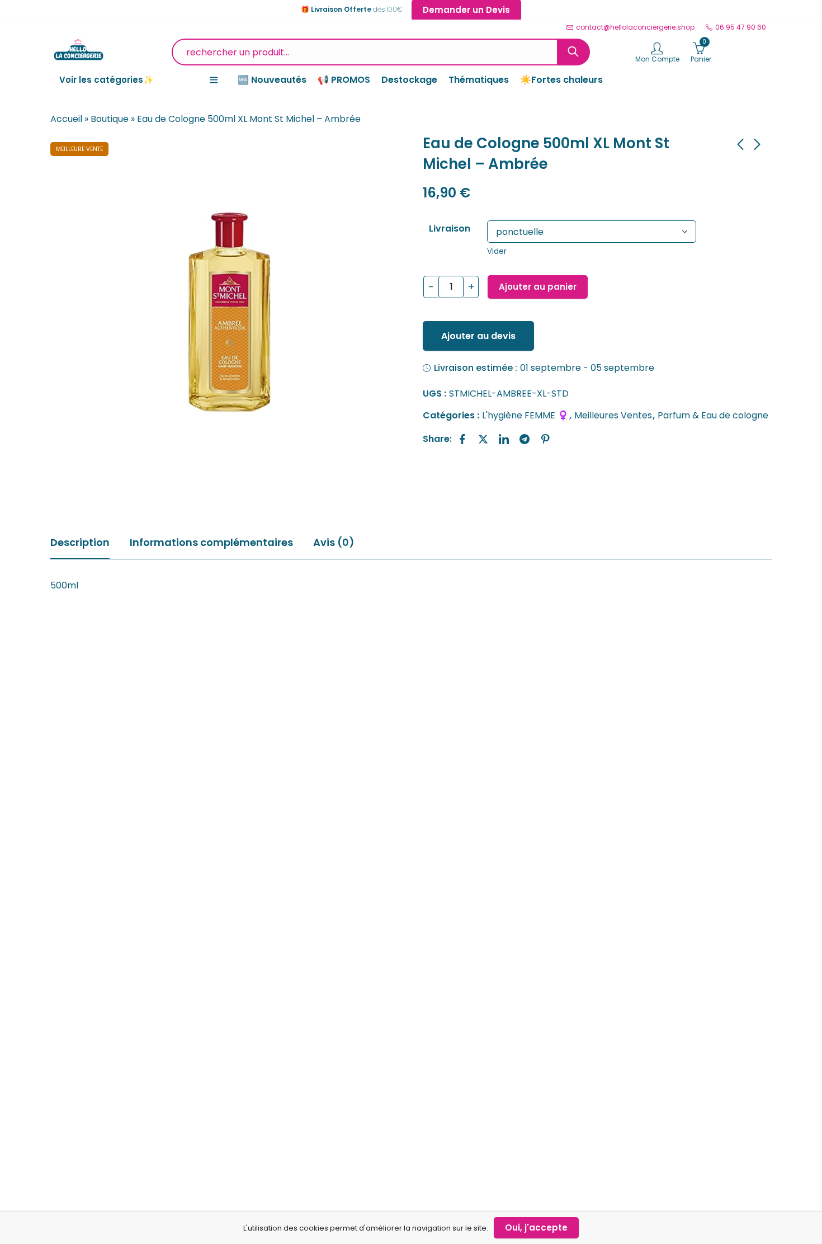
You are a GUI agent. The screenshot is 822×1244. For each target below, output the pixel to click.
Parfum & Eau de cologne (713, 415)
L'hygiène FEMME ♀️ (525, 415)
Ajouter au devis (478, 335)
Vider (497, 251)
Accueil (66, 118)
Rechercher (573, 52)
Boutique (110, 118)
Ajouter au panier (538, 287)
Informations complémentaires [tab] (211, 542)
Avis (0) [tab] (334, 542)
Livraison (449, 228)
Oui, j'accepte (536, 1227)
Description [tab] (80, 542)
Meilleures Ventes (613, 415)
